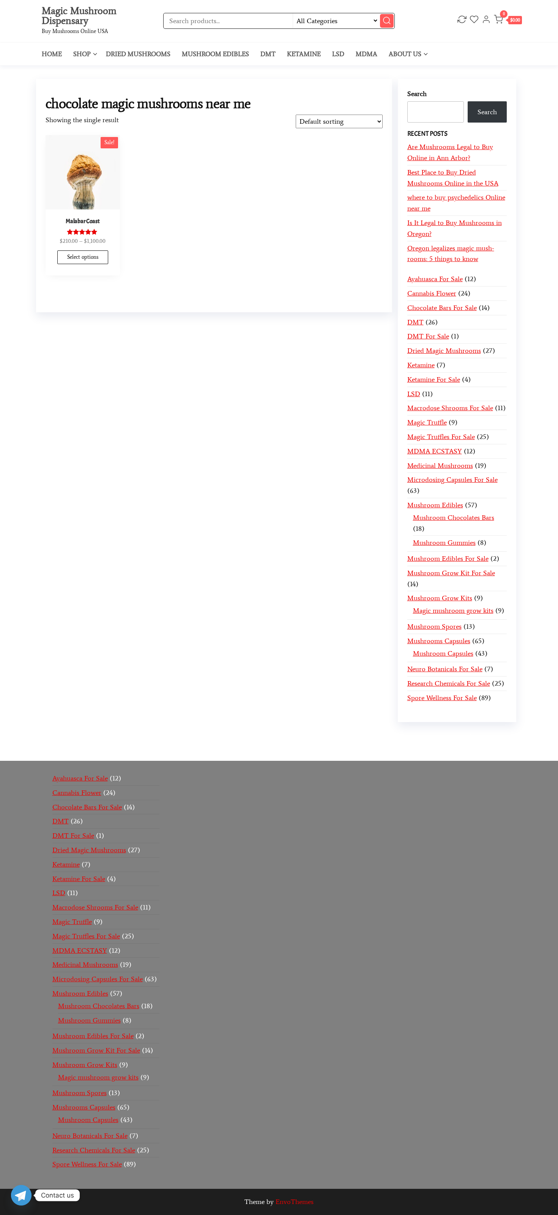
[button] (508, 21)
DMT (268, 54)
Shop (82, 54)
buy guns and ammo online (351, 748)
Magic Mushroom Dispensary (79, 16)
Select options (82, 257)
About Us (405, 54)
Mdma (366, 54)
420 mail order (350, 737)
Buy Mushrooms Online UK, (286, 737)
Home (52, 54)
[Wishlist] (474, 20)
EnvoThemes (295, 1202)
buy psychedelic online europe (114, 748)
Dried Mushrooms (138, 54)
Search (417, 94)
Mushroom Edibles (215, 54)
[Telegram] (21, 1195)
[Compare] (462, 20)
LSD (338, 54)
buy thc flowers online (409, 737)
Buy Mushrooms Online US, (200, 737)
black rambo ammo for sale (269, 748)
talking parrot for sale (194, 748)
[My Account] (486, 20)
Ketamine (304, 54)
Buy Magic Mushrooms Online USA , (103, 737)
